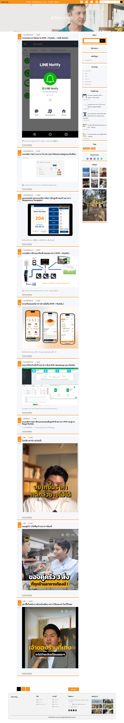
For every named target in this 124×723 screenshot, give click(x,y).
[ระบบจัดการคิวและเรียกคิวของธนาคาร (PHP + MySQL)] (84, 126)
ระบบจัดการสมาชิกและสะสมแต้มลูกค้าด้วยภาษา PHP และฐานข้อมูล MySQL (48, 423)
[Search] (121, 2)
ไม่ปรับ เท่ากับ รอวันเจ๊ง (32, 441)
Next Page (73, 689)
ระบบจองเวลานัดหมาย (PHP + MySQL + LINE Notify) (45, 38)
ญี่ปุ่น (86, 73)
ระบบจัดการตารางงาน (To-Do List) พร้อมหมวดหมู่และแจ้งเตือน (49, 154)
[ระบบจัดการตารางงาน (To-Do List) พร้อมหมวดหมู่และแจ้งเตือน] (84, 105)
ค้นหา (102, 41)
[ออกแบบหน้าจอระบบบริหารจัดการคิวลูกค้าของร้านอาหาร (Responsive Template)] (84, 114)
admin (38, 35)
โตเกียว (93, 148)
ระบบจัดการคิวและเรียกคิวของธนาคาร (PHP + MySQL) (45, 253)
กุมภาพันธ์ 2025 (88, 60)
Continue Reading (27, 145)
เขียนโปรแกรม (30, 35)
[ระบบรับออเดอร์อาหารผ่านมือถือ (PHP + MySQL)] (84, 135)
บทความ (25, 35)
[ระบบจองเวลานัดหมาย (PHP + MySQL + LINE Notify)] (84, 96)
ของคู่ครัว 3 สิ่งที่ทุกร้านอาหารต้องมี (37, 526)
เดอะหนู (4, 2)
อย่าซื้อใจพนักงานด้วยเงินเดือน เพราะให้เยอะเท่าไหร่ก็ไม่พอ (47, 604)
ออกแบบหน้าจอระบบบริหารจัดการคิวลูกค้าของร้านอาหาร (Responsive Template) (46, 199)
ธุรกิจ (24, 437)
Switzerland (88, 71)
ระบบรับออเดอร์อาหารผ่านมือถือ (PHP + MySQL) (43, 304)
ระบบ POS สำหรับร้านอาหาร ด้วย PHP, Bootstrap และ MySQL (48, 365)
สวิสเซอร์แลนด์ (26, 418)
